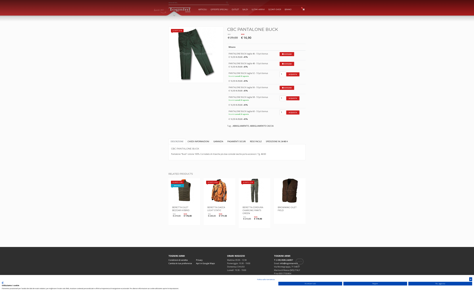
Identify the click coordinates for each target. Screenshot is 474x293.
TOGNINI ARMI (176, 255)
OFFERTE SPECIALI (219, 9)
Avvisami (288, 54)
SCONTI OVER (274, 9)
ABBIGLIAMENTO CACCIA (262, 126)
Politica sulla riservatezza (266, 279)
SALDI (245, 9)
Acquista (293, 74)
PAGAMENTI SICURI (236, 141)
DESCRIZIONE (177, 141)
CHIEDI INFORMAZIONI (198, 141)
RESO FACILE (256, 141)
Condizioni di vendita (178, 260)
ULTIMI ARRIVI (258, 9)
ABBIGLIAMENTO (241, 126)
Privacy (199, 260)
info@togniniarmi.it (289, 263)
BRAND (288, 9)
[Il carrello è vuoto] (304, 9)
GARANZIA (218, 141)
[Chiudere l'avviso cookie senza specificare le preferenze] (470, 279)
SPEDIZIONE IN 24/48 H (277, 141)
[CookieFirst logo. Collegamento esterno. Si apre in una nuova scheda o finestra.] (3, 283)
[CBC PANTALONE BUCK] (196, 54)
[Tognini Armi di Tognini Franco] (179, 9)
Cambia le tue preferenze (180, 263)
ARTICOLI (202, 9)
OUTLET (235, 9)
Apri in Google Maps (205, 263)
